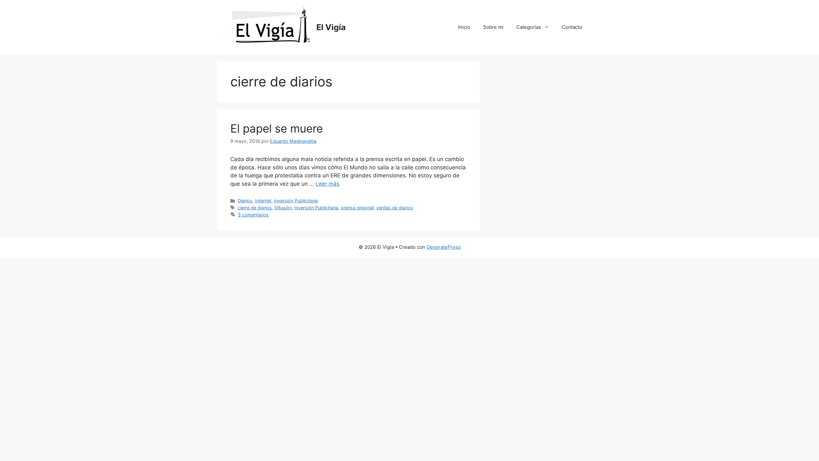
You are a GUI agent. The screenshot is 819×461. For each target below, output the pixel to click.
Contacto (572, 27)
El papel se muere (276, 128)
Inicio (464, 27)
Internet (263, 200)
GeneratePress (443, 247)
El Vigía (331, 27)
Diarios (245, 200)
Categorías (528, 27)
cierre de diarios (255, 207)
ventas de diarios (394, 207)
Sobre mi (493, 27)
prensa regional (357, 207)
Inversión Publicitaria (296, 200)
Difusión (283, 207)
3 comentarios (253, 214)
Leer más (327, 184)
